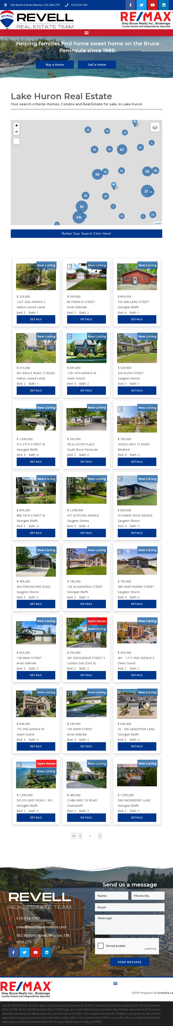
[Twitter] (142, 5)
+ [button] (16, 125)
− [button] (16, 131)
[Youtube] (153, 5)
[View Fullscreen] (16, 141)
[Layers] (155, 127)
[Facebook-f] (131, 5)
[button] (86, 32)
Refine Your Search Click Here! (86, 233)
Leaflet (157, 223)
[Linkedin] (164, 5)
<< (74, 836)
